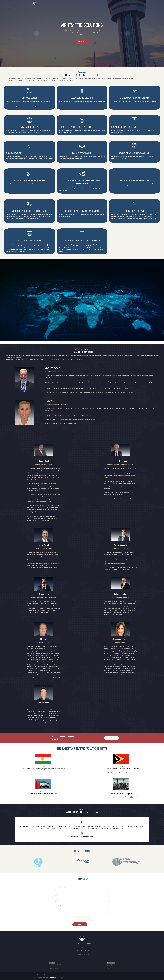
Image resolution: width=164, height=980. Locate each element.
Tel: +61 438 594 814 (82, 947)
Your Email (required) (60, 893)
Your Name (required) (60, 887)
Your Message (58, 905)
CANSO (63, 977)
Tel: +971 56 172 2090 (82, 949)
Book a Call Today (111, 738)
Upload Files (43, 974)
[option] (38, 862)
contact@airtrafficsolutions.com (82, 950)
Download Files (36, 974)
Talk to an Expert (83, 39)
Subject (57, 899)
